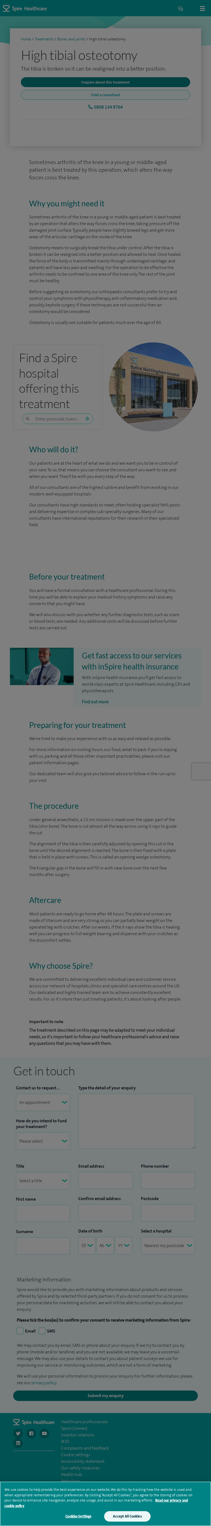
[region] (105, 1503)
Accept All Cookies (127, 1516)
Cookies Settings (78, 1516)
